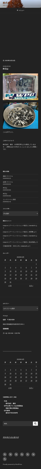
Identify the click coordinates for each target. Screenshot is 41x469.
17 (10, 275)
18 (15, 275)
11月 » (31, 286)
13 (26, 271)
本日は (5, 69)
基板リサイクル (8, 176)
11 (15, 271)
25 (15, 278)
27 (26, 278)
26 (21, 278)
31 (10, 282)
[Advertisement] (20, 34)
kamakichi (32, 225)
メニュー (21, 10)
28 (31, 278)
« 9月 (10, 286)
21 (31, 275)
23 (5, 278)
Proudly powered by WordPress (12, 464)
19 (21, 275)
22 (36, 275)
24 (10, 278)
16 (5, 275)
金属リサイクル (8, 182)
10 (10, 271)
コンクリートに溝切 (9, 199)
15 (36, 271)
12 (21, 271)
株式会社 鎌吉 (11, 3)
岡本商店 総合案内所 (11, 437)
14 (31, 271)
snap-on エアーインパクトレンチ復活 (15, 225)
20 (26, 275)
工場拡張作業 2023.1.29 (11, 246)
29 (36, 278)
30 (5, 282)
